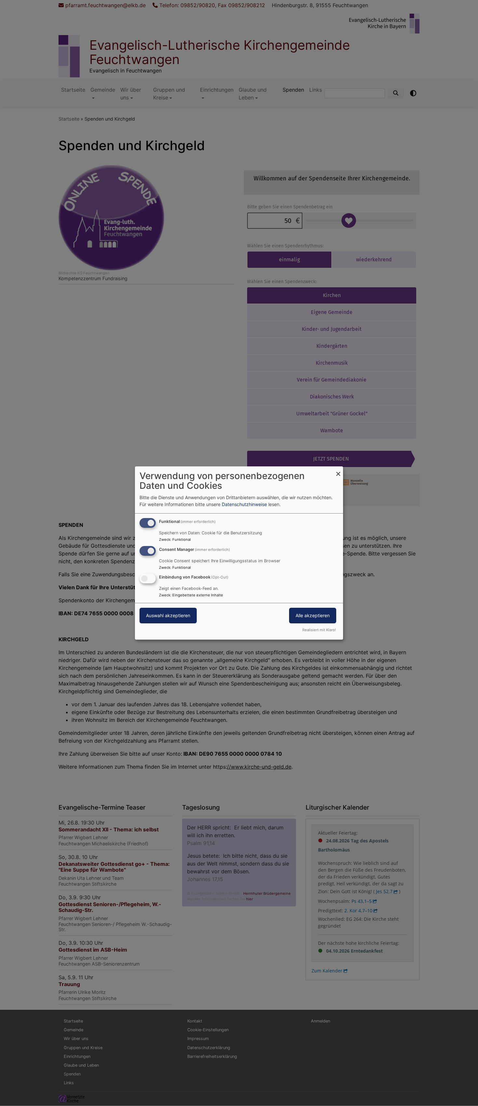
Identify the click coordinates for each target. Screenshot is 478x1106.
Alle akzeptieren (313, 615)
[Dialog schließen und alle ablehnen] (338, 470)
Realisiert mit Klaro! (319, 630)
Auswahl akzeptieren (168, 615)
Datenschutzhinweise (244, 504)
